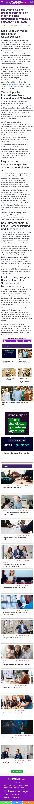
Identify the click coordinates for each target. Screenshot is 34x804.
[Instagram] (11, 341)
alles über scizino (14, 84)
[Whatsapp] (17, 341)
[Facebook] (5, 341)
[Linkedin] (28, 341)
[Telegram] (23, 341)
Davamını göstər (17, 771)
